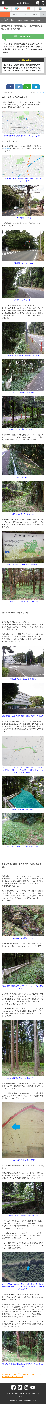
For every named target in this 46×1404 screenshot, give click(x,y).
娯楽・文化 (35, 14)
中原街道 (6, 149)
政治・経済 (15, 14)
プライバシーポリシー (32, 1393)
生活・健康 (10, 19)
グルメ (25, 14)
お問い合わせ (23, 1396)
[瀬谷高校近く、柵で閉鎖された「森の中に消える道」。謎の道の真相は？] (36, 86)
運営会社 (10, 1393)
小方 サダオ (40, 92)
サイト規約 (18, 1393)
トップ (5, 14)
